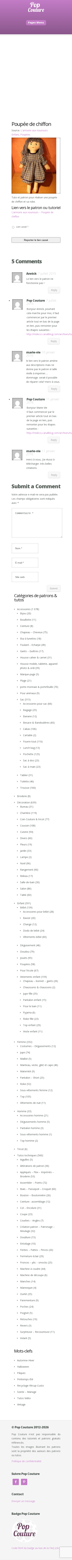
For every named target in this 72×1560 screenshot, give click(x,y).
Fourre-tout (29, 741)
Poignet (24, 1313)
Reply (54, 290)
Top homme (27, 1140)
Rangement (26, 869)
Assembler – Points (31, 1182)
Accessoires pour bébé (36, 911)
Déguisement (27, 945)
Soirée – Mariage (26, 1392)
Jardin (23, 850)
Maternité (25, 1071)
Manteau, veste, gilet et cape (36, 1065)
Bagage (27, 710)
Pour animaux (28, 693)
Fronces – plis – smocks (33, 1262)
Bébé (23, 907)
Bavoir (26, 918)
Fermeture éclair (29, 1256)
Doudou (24, 951)
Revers (24, 1325)
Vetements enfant (30, 976)
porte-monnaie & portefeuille (36, 687)
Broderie (22, 796)
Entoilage (25, 1243)
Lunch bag (29, 747)
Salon (23, 888)
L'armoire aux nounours (34, 130)
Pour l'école (26, 970)
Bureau (24, 806)
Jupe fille (28, 993)
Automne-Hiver (25, 1360)
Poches (24, 1306)
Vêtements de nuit (30, 1102)
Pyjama (27, 1012)
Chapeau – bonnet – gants (38, 981)
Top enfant (29, 1025)
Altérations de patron (32, 1166)
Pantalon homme (30, 1128)
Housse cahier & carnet (33, 657)
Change (27, 924)
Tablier (24, 775)
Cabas (26, 729)
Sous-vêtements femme (34, 1090)
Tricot (20, 1149)
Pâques (21, 1373)
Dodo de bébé (31, 930)
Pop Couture (36, 300)
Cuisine (24, 831)
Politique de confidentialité (26, 1461)
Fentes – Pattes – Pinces (34, 1250)
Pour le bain (30, 1006)
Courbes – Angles (30, 1220)
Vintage (21, 1404)
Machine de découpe (32, 1275)
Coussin (24, 825)
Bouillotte (25, 619)
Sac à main (29, 766)
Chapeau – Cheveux (31, 632)
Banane (27, 716)
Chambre (25, 813)
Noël (23, 863)
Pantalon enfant (32, 1000)
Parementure (27, 1300)
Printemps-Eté (25, 1379)
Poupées (25, 134)
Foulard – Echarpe (30, 645)
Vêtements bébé (32, 937)
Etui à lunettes (28, 638)
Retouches (26, 1319)
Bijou (23, 613)
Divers (23, 838)
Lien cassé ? (22, 226)
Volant (23, 1338)
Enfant (15, 134)
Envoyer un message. (24, 1501)
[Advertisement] (36, 72)
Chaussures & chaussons (37, 987)
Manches (25, 1281)
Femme (21, 1042)
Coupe (23, 1214)
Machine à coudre (30, 1268)
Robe (23, 1084)
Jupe (22, 1052)
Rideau (24, 876)
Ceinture (25, 626)
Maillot (24, 1058)
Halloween (23, 1366)
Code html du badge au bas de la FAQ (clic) (36, 1548)
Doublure (25, 1237)
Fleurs (23, 844)
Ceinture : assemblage (32, 1201)
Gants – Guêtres (29, 651)
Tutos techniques (27, 1155)
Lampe (24, 857)
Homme (21, 1111)
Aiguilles (24, 1159)
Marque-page (27, 674)
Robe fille (28, 1018)
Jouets (23, 958)
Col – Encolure (28, 1208)
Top (22, 1096)
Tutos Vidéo (24, 1398)
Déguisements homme (33, 1121)
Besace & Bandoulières (36, 722)
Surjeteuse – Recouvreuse (35, 1331)
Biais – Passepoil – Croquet (35, 1189)
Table (23, 895)
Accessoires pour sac (35, 703)
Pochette (28, 754)
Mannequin (26, 1287)
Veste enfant (30, 1031)
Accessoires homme (31, 1115)
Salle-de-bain (27, 882)
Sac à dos (28, 760)
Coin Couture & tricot (32, 819)
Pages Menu (36, 22)
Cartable (28, 735)
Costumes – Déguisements (35, 1046)
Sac (22, 699)
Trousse (24, 787)
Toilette (24, 781)
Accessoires (24, 609)
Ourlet (23, 1294)
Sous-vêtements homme (34, 1134)
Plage (23, 680)
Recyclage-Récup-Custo (30, 1385)
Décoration (23, 802)
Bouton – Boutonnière (33, 1195)
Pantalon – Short (29, 1077)
